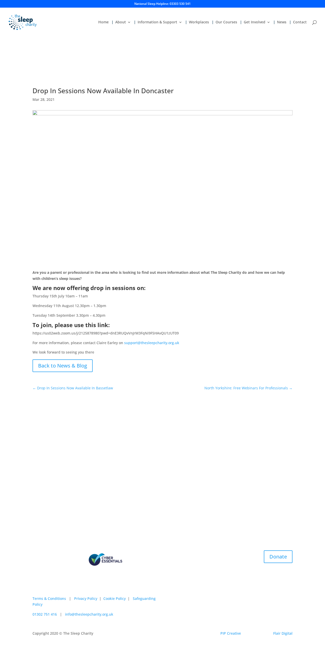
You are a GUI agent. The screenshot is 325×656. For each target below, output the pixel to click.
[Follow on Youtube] (67, 585)
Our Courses (226, 22)
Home (103, 22)
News (281, 22)
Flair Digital (282, 633)
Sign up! (229, 504)
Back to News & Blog (62, 365)
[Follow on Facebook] (36, 585)
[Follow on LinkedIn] (57, 585)
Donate (278, 556)
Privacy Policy (85, 598)
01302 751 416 (44, 614)
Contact (300, 22)
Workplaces (199, 22)
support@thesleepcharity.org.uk (151, 342)
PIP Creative (230, 633)
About (120, 22)
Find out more (95, 457)
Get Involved (254, 22)
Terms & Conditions (49, 598)
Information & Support (157, 22)
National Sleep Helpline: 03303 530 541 (162, 4)
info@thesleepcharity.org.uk (89, 614)
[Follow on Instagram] (47, 585)
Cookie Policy (114, 598)
